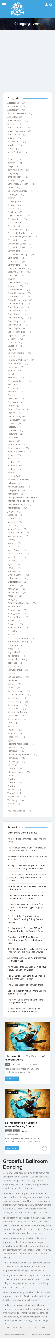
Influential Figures (15, 486)
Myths (10, 564)
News (10, 567)
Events (10, 388)
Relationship (13, 655)
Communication (15, 229)
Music (10, 546)
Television (12, 765)
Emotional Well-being (17, 359)
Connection (12, 261)
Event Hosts (13, 384)
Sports (10, 726)
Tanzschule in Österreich (40, 1334)
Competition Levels (16, 243)
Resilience (12, 662)
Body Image (13, 173)
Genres (10, 455)
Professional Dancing (17, 641)
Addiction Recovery (16, 113)
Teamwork (12, 747)
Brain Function (14, 176)
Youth (10, 807)
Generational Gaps (16, 451)
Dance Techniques (16, 331)
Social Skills (12, 715)
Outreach (11, 585)
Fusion (10, 440)
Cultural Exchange (15, 293)
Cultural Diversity (15, 289)
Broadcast (12, 180)
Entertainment (14, 370)
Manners (11, 518)
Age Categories (14, 116)
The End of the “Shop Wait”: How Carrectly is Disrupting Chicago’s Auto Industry (25, 919)
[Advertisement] (27, 58)
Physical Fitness (14, 617)
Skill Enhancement (16, 694)
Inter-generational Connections (22, 497)
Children (11, 197)
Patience (11, 595)
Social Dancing (14, 701)
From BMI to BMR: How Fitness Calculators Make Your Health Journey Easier (25, 940)
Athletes (11, 145)
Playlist (10, 620)
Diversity (11, 342)
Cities (28, 1327)
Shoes (10, 687)
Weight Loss (13, 796)
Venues (10, 789)
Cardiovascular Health (17, 183)
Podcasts (11, 624)
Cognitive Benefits (16, 215)
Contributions (13, 264)
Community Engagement (19, 236)
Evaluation (12, 377)
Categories (17, 1327)
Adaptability (12, 109)
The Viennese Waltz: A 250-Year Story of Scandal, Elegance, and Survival (26, 849)
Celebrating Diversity (17, 190)
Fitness (10, 423)
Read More (11, 1078)
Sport (10, 722)
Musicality (12, 560)
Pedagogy (12, 599)
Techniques (12, 757)
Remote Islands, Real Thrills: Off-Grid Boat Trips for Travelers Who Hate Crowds (27, 950)
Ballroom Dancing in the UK (16, 1334)
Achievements (14, 106)
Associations (13, 141)
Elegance (11, 349)
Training (11, 786)
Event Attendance (15, 381)
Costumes (12, 275)
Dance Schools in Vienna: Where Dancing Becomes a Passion (26, 992)
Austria (10, 155)
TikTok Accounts (15, 772)
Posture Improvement (17, 638)
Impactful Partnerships (18, 479)
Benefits (11, 162)
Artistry (10, 138)
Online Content (14, 578)
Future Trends (14, 444)
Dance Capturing (15, 303)
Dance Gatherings (15, 317)
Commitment (13, 226)
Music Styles (13, 557)
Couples (11, 278)
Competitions (13, 250)
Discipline (11, 338)
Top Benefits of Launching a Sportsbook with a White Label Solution (26, 977)
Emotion (11, 356)
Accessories (13, 102)
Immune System (15, 476)
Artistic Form (13, 134)
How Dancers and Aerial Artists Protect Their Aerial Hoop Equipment (26, 897)
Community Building (17, 233)
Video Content (14, 793)
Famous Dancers (15, 409)
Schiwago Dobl (14, 669)
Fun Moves (12, 437)
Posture (11, 634)
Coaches (11, 212)
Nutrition (11, 571)
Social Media (13, 708)
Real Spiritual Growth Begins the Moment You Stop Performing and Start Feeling (27, 867)
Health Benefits (14, 465)
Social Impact (13, 705)
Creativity (11, 286)
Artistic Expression (16, 131)
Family (10, 405)
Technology (13, 761)
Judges (10, 511)
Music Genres (13, 550)
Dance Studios (14, 324)
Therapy (11, 768)
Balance (11, 159)
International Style (16, 504)
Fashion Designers (16, 416)
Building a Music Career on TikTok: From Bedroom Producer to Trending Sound (26, 929)
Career (10, 187)
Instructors (12, 493)
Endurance (12, 367)
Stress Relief (13, 736)
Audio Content (14, 152)
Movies (10, 543)
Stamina (11, 733)
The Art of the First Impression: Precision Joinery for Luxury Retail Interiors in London (26, 877)
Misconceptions (14, 536)
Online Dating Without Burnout (22, 832)
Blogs (10, 166)
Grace (10, 458)
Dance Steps (13, 321)
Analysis (11, 124)
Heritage (11, 469)
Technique (12, 750)
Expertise (11, 395)
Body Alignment (15, 169)
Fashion (11, 412)
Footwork (12, 433)
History (10, 472)
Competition (13, 240)
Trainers (11, 782)
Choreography (14, 205)
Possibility (12, 631)
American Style (14, 120)
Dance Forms (13, 314)
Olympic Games (14, 574)
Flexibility (11, 426)
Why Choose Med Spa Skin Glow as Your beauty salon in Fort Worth (26, 968)
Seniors (11, 684)
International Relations (18, 500)
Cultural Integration (16, 300)
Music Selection (14, 553)
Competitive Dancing (17, 254)
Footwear (12, 430)
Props (10, 648)
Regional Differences (17, 652)
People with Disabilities (18, 602)
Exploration (12, 398)
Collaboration (13, 219)
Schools (11, 673)
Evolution (11, 391)
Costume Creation (16, 268)
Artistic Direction (15, 127)
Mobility (11, 539)
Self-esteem (13, 680)
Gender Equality (14, 448)
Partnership (12, 588)
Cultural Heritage (15, 296)
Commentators (14, 222)
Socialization (13, 719)
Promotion (12, 645)
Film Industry (13, 419)
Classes (11, 208)
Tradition (11, 779)
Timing (10, 775)
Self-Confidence (14, 676)
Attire (10, 148)
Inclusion (11, 483)
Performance (13, 606)
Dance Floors (13, 310)
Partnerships (13, 592)
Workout (11, 803)
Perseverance (13, 610)
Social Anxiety (14, 698)
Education (12, 345)
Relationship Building (17, 659)
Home (7, 1327)
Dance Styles (13, 328)
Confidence (12, 257)
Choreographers (15, 201)
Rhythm (11, 666)
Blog (36, 1327)
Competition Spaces (17, 247)
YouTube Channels (16, 810)
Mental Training (14, 532)
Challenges (12, 194)
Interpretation (14, 507)
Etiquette (11, 374)
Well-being (12, 800)
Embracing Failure (15, 352)
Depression (12, 335)
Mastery (11, 521)
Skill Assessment (15, 691)
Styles (10, 740)
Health (10, 462)
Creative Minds (14, 282)
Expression (12, 402)
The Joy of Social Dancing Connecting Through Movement (25, 1001)
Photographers (14, 613)
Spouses (11, 729)
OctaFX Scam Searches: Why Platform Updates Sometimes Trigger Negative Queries (25, 907)
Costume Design (15, 271)
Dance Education (15, 307)
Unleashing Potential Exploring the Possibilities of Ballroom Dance (23, 1010)
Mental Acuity (13, 529)
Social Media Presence (18, 712)
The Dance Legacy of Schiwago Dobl (25, 984)
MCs (9, 525)
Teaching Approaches (17, 743)
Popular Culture (14, 627)
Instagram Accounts (17, 490)
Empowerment (14, 363)
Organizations (14, 581)
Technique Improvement (19, 754)
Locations (12, 514)
